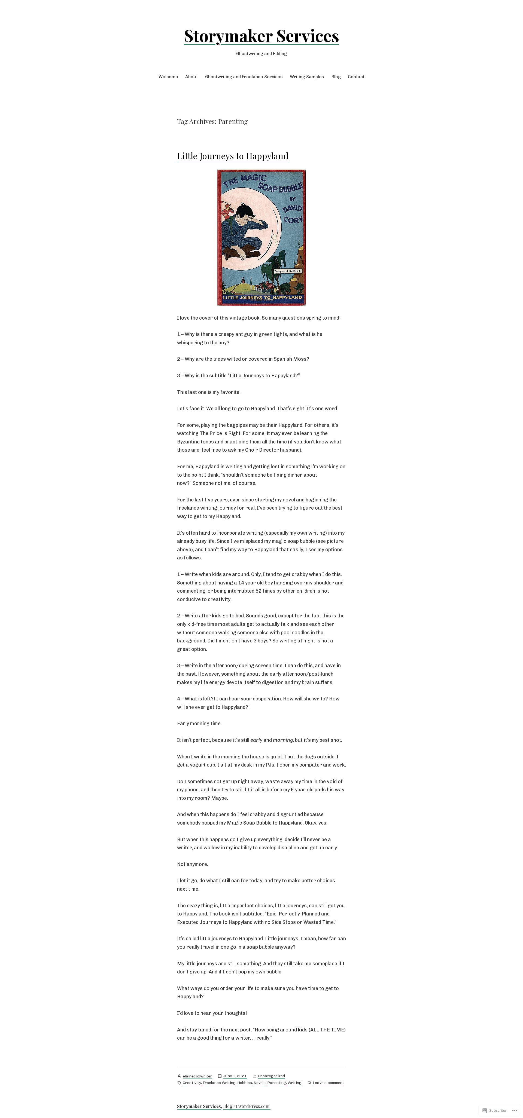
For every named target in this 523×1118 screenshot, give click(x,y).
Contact (356, 76)
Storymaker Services (261, 35)
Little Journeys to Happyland (232, 155)
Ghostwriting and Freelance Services (244, 76)
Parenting (276, 1082)
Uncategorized (271, 1076)
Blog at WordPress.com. (246, 1106)
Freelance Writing (219, 1082)
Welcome (168, 76)
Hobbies (244, 1082)
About (191, 76)
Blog (336, 76)
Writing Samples (307, 76)
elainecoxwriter (197, 1076)
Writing (295, 1082)
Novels (260, 1082)
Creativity (192, 1082)
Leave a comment (328, 1083)
